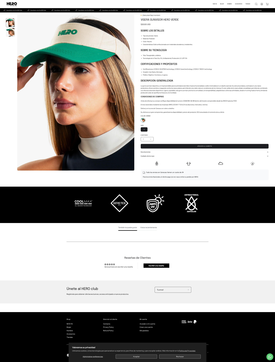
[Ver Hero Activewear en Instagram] (68, 355)
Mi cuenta (143, 319)
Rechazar (180, 356)
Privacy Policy (108, 327)
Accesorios (71, 334)
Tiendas (70, 337)
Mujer (69, 327)
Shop (68, 319)
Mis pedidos (144, 330)
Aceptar (136, 356)
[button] (229, 4)
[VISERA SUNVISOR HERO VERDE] (10, 22)
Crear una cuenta (146, 327)
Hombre (70, 330)
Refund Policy (108, 330)
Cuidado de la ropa (147, 156)
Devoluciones (145, 152)
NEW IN (70, 324)
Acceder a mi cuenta (147, 324)
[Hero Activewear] (11, 4)
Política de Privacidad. (187, 351)
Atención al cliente (110, 319)
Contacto (106, 324)
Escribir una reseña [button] (156, 266)
